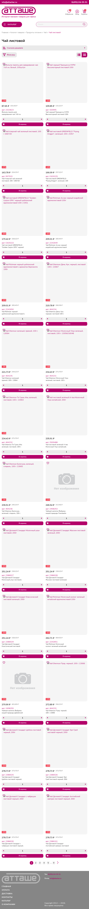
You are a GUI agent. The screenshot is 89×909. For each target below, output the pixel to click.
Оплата (6, 890)
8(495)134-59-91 (79, 2)
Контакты (7, 897)
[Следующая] (58, 862)
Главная (5, 32)
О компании (8, 904)
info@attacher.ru (9, 2)
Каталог (6, 901)
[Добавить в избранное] (4, 64)
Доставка (7, 893)
